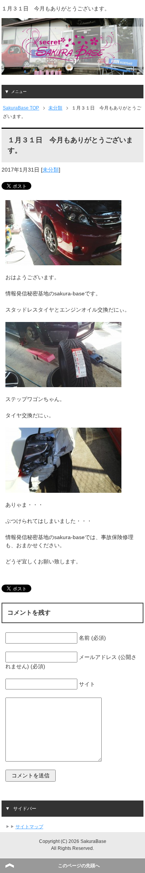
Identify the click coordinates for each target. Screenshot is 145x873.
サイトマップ (29, 826)
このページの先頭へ (79, 865)
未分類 (51, 170)
